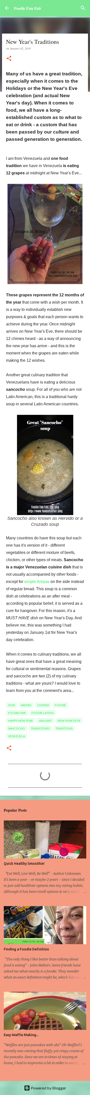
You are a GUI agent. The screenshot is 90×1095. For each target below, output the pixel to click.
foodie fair (17, 713)
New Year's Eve (69, 720)
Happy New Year (20, 720)
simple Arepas (37, 581)
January (45, 720)
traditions (64, 728)
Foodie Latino (43, 713)
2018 (11, 705)
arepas (26, 705)
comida (43, 705)
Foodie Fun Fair (27, 8)
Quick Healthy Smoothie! (24, 864)
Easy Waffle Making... (21, 1035)
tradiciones (40, 728)
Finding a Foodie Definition (26, 949)
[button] (9, 58)
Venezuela (16, 736)
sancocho (16, 728)
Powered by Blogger (48, 1087)
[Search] (83, 8)
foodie (60, 705)
